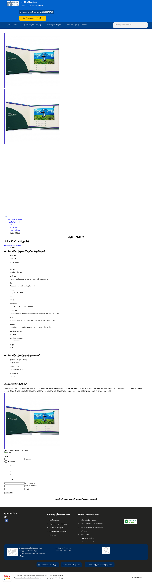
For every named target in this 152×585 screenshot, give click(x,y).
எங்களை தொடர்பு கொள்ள (77, 24)
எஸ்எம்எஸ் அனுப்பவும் (73, 565)
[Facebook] (6, 522)
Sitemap (53, 535)
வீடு (11, 224)
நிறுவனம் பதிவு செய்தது (32, 24)
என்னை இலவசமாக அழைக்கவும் (101, 565)
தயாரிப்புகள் (13, 227)
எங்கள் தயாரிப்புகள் (54, 24)
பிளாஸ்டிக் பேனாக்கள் (87, 538)
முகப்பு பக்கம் (12, 24)
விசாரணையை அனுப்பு (33, 18)
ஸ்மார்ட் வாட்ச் (85, 534)
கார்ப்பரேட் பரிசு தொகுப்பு (88, 520)
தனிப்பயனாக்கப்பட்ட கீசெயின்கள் (91, 523)
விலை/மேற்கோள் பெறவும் (12, 245)
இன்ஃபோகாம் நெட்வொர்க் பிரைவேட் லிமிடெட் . (26, 578)
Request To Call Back (12, 222)
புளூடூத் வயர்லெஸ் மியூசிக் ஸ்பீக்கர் (92, 527)
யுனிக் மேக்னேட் (32, 3)
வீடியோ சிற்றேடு (15, 230)
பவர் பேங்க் (84, 531)
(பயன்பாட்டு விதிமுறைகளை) (56, 575)
